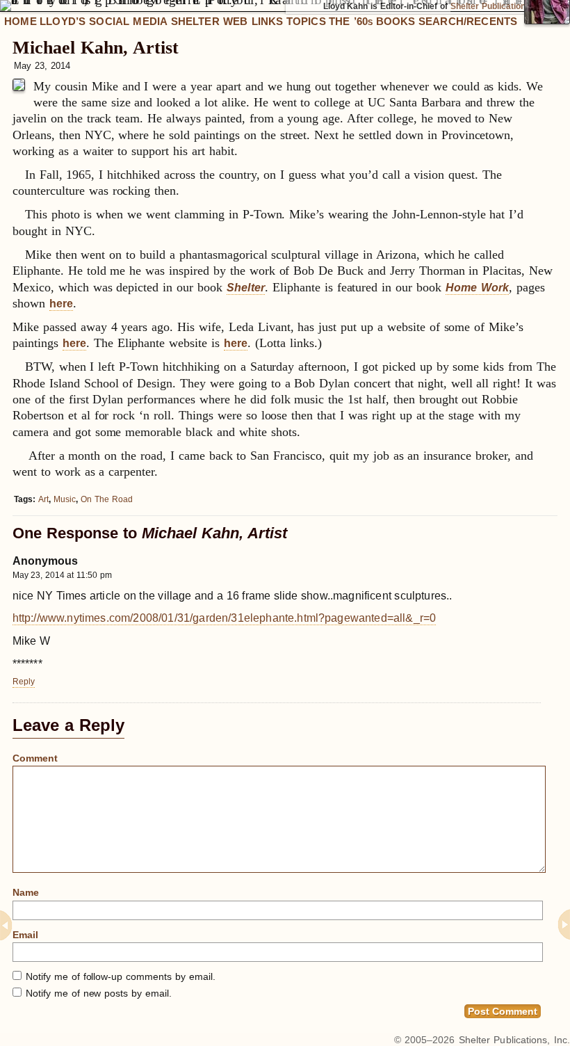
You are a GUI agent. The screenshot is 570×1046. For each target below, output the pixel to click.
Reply (24, 681)
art (43, 499)
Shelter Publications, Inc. (514, 1039)
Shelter (246, 287)
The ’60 (351, 21)
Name (26, 892)
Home (20, 21)
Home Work (477, 287)
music (65, 499)
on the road (107, 499)
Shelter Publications (490, 6)
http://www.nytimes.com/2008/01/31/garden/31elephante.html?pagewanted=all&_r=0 (225, 617)
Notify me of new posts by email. (99, 993)
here (61, 303)
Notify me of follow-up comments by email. (120, 976)
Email (25, 934)
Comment (35, 758)
